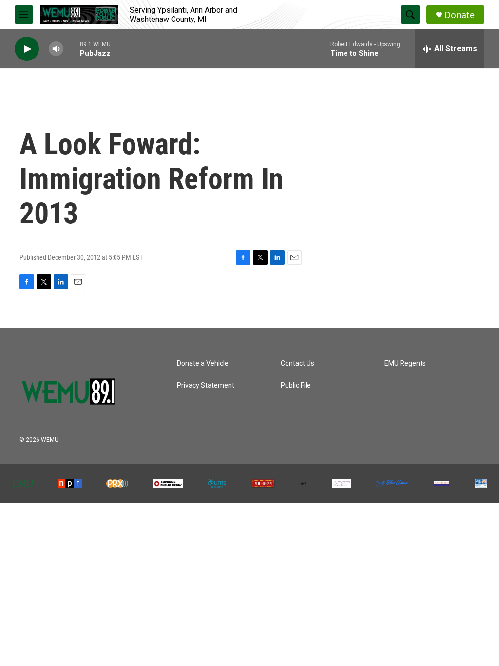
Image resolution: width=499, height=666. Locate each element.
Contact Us (297, 363)
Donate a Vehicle (203, 363)
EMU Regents (405, 363)
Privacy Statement (205, 385)
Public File (296, 385)
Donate (459, 15)
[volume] (56, 49)
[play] (27, 49)
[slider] (71, 48)
